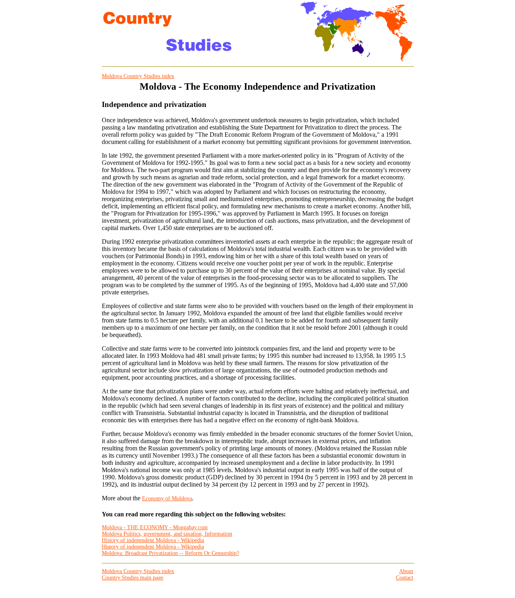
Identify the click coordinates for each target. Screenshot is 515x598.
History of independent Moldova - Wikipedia (153, 540)
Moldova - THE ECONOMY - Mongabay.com (155, 527)
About (406, 571)
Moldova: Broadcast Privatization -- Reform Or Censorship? (170, 553)
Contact (404, 578)
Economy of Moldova (167, 498)
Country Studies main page (132, 578)
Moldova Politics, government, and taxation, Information (167, 534)
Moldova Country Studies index (138, 76)
